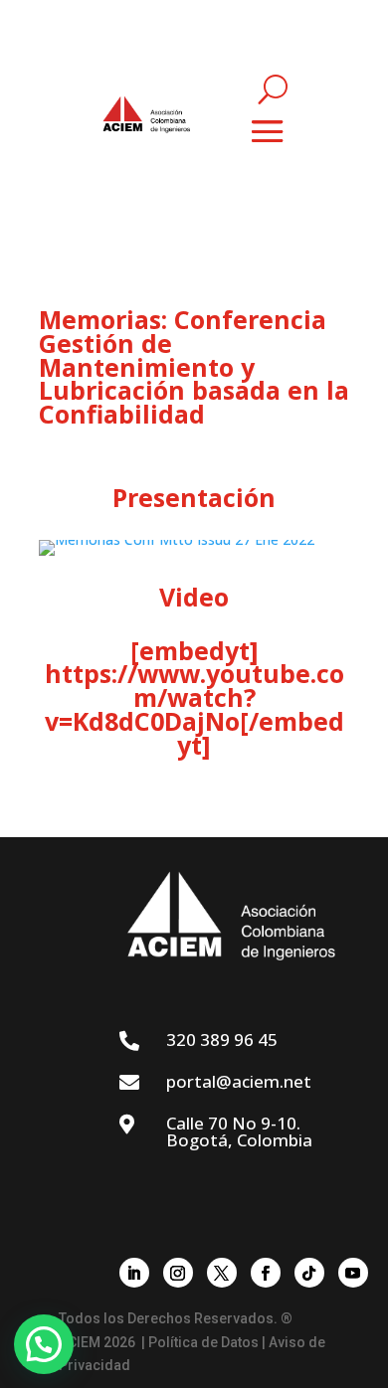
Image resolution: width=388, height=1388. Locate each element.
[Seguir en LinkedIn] (134, 1273)
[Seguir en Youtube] (353, 1273)
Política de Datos (203, 1342)
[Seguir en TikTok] (309, 1273)
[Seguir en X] (222, 1273)
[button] (44, 1344)
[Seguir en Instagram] (178, 1273)
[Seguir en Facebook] (266, 1273)
